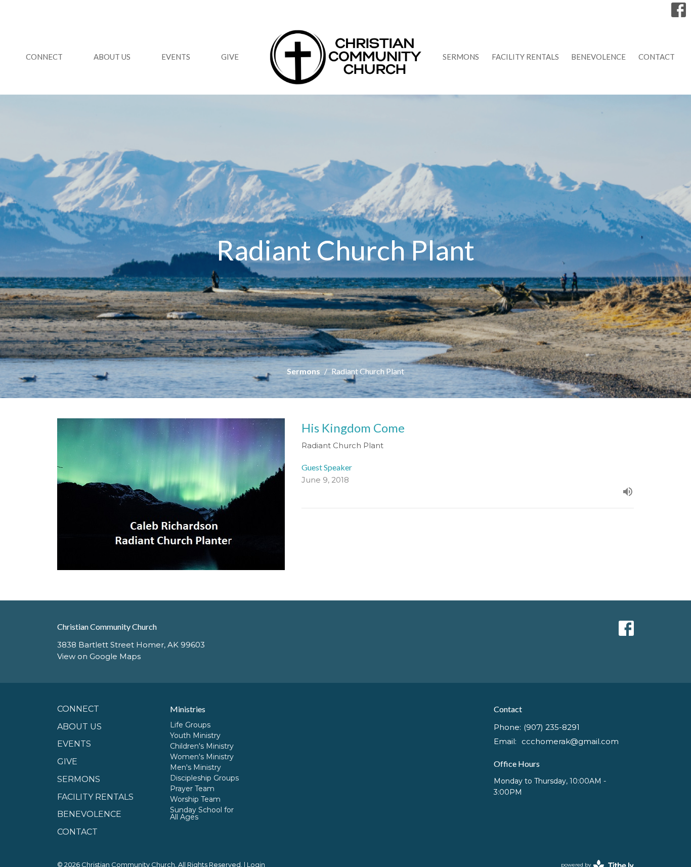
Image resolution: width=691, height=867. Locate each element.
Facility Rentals (525, 56)
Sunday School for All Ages (202, 813)
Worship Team (195, 799)
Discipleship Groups (204, 778)
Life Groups (190, 724)
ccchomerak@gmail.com (570, 741)
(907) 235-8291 (552, 727)
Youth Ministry (195, 735)
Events (175, 56)
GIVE (230, 56)
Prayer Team (192, 788)
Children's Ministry (202, 746)
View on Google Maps (99, 656)
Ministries (187, 709)
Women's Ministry (202, 756)
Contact (656, 56)
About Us (112, 56)
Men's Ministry (195, 767)
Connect (44, 56)
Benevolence (598, 56)
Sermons (461, 56)
